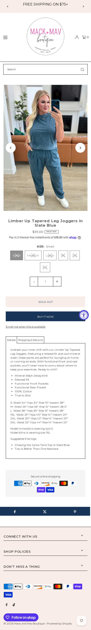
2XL (74, 255)
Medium (33, 255)
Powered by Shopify (59, 623)
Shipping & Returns (30, 340)
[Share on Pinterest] (75, 511)
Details (11, 340)
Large (50, 255)
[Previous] (8, 6)
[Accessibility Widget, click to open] (84, 315)
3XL (45, 267)
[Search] (82, 69)
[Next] (83, 6)
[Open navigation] (11, 37)
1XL (63, 255)
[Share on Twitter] (45, 511)
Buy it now (45, 316)
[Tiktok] (14, 605)
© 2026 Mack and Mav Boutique (24, 623)
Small (17, 255)
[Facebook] (7, 605)
